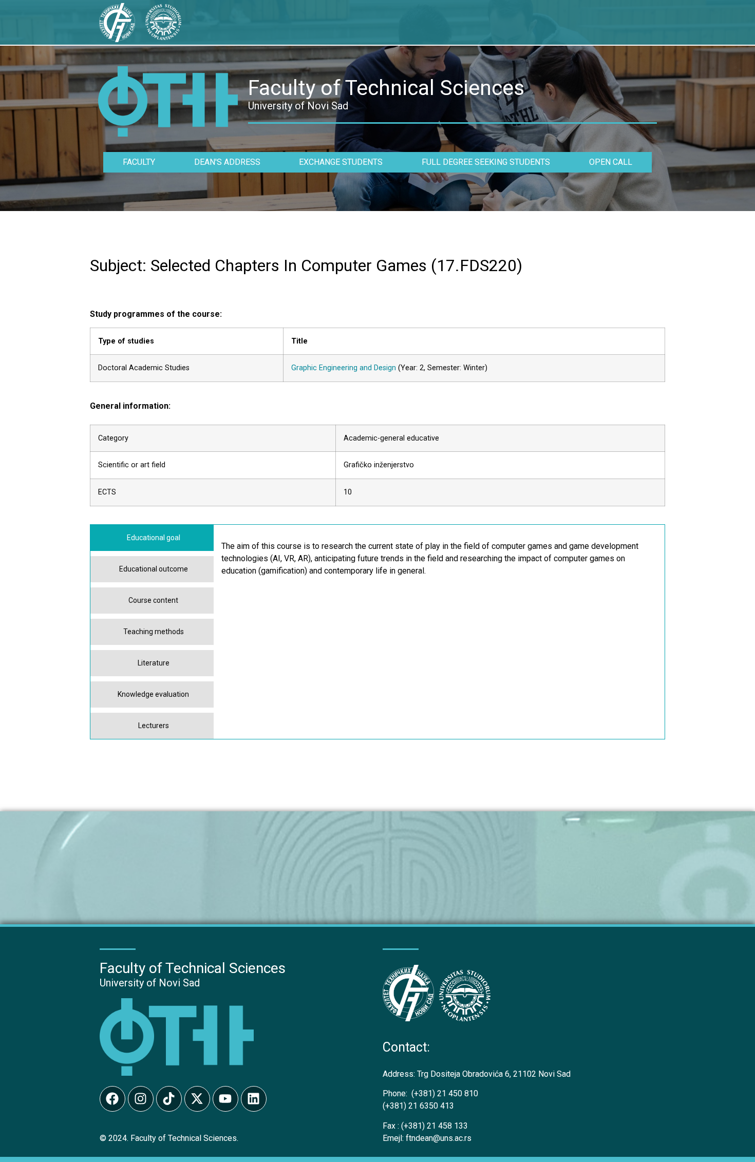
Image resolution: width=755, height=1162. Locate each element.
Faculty (139, 162)
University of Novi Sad (150, 983)
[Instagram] (141, 1099)
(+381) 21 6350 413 (418, 1106)
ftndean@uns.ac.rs (438, 1138)
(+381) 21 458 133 (425, 1126)
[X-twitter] (197, 1099)
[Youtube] (225, 1099)
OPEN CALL (610, 162)
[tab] (152, 538)
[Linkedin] (254, 1099)
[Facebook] (112, 1099)
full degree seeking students (486, 162)
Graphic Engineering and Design (343, 368)
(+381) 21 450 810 (430, 1093)
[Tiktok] (169, 1099)
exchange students (341, 162)
